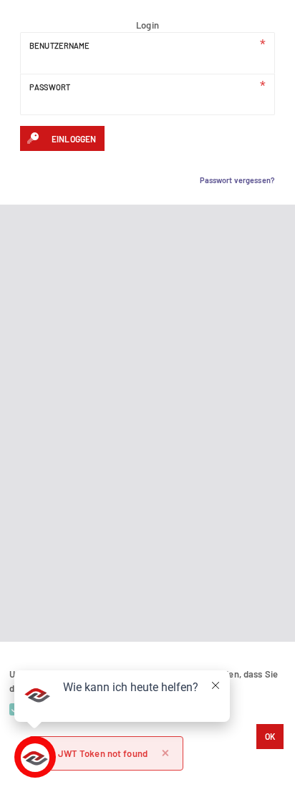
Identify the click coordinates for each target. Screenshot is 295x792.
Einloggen (74, 139)
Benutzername (59, 45)
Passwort (49, 87)
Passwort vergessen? (237, 180)
